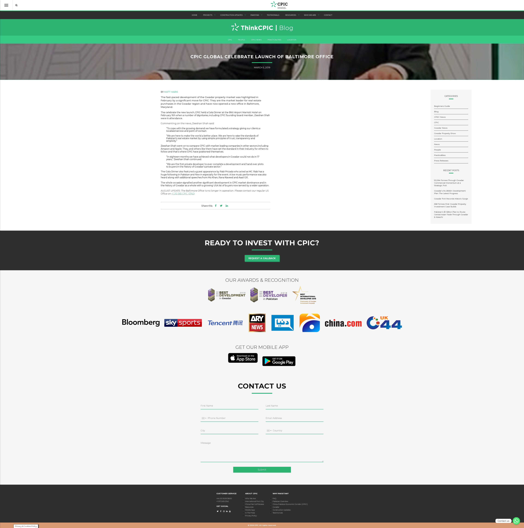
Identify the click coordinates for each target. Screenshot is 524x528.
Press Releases (441, 161)
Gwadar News (440, 128)
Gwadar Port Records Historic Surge (451, 199)
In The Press (250, 513)
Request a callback (262, 258)
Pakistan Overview (280, 501)
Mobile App (250, 510)
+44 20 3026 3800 (224, 498)
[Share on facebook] (216, 205)
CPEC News (256, 40)
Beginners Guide (442, 106)
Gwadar (276, 507)
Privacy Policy (251, 516)
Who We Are (310, 15)
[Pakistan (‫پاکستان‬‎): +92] (204, 418)
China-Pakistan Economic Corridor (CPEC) (290, 504)
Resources (290, 15)
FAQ (274, 498)
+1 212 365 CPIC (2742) (183, 193)
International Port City (254, 501)
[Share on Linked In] (227, 205)
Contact (328, 15)
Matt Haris (171, 92)
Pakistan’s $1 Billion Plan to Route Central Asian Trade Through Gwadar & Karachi (451, 214)
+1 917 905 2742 (222, 501)
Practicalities (274, 40)
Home (194, 15)
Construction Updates (231, 15)
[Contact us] (516, 521)
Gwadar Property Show (445, 133)
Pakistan (255, 15)
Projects (207, 15)
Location (291, 40)
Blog (436, 111)
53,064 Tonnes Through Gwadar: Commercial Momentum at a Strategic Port (449, 183)
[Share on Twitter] (221, 205)
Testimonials (273, 15)
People (241, 40)
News (437, 144)
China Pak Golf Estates (254, 504)
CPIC (230, 40)
